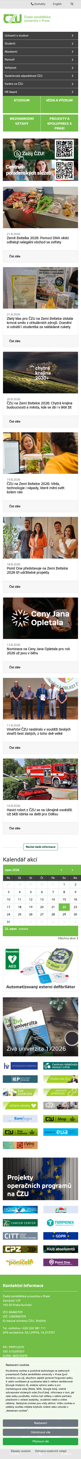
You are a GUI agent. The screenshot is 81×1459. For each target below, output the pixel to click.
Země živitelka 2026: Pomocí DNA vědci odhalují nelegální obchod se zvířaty (38, 240)
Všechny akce (67, 938)
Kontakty (39, 3)
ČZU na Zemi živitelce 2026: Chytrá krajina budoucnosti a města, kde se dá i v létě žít (39, 405)
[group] (40, 1026)
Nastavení (40, 1423)
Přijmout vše (40, 1441)
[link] (40, 18)
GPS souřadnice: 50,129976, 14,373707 (29, 1332)
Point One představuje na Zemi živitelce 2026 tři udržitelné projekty (37, 570)
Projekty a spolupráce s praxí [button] (59, 123)
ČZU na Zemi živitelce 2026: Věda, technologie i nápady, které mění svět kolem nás (35, 488)
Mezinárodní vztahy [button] (22, 121)
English (57, 3)
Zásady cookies (21, 1451)
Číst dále (14, 256)
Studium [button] (22, 100)
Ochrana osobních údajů (50, 1451)
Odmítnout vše (40, 1432)
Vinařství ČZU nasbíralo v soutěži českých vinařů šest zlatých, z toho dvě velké (39, 731)
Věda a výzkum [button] (59, 100)
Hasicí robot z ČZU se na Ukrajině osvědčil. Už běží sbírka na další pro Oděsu (40, 812)
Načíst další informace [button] (40, 846)
